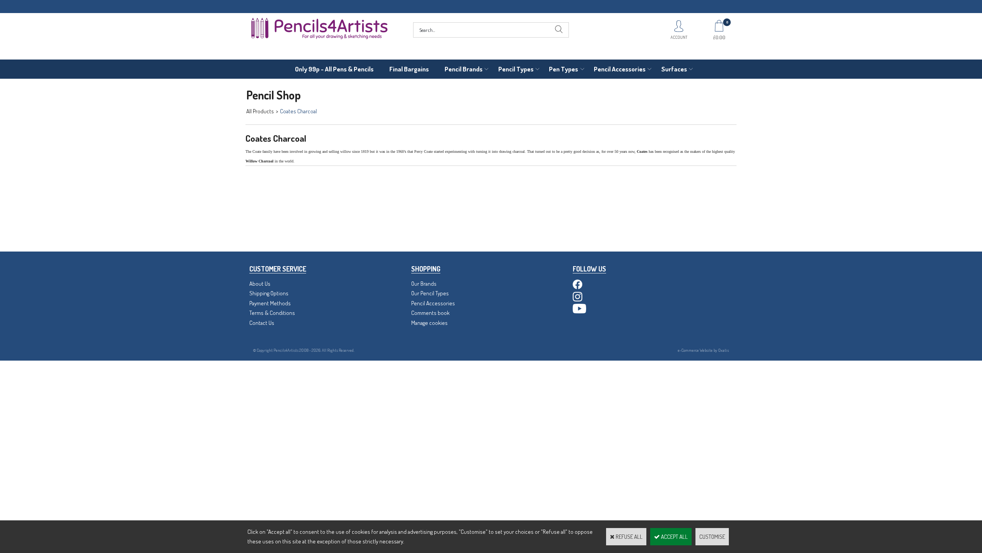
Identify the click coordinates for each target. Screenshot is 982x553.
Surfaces (674, 69)
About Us (259, 283)
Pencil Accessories (620, 69)
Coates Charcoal (298, 111)
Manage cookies (429, 322)
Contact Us (261, 322)
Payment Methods (270, 303)
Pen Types (563, 69)
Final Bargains (409, 69)
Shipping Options (268, 293)
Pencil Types (516, 69)
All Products (260, 111)
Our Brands (424, 283)
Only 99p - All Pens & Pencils (334, 69)
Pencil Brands (464, 69)
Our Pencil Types (430, 293)
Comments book (430, 312)
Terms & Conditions (272, 312)
